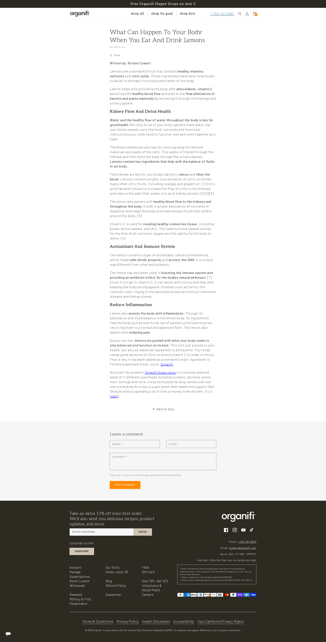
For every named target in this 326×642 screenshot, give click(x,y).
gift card (148, 572)
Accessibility (184, 621)
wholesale (77, 585)
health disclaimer (156, 621)
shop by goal (162, 14)
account (76, 567)
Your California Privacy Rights (220, 621)
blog (109, 581)
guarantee (113, 594)
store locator (80, 581)
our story (113, 567)
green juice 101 (117, 572)
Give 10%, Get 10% (155, 581)
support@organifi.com (242, 547)
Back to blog (165, 409)
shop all (137, 14)
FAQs (145, 567)
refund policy (116, 585)
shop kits (187, 14)
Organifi (166, 364)
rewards (76, 594)
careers (147, 594)
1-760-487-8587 (222, 14)
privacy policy (128, 621)
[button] (239, 13)
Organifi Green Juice (160, 372)
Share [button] (117, 55)
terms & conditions (97, 621)
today (114, 396)
